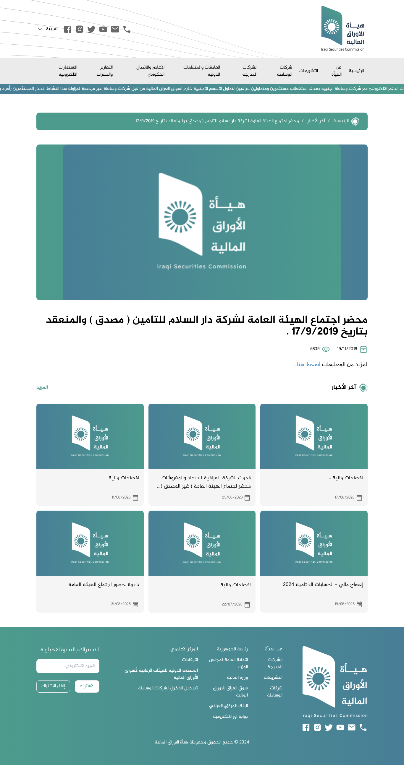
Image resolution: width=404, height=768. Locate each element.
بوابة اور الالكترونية (230, 716)
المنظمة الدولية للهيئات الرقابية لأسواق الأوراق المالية (161, 674)
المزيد (42, 387)
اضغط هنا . (307, 365)
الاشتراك (87, 686)
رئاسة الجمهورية (232, 649)
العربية (52, 29)
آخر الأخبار (316, 121)
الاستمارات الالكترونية (68, 71)
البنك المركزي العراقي (228, 706)
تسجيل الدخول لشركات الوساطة (168, 688)
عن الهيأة (337, 71)
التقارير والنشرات (105, 71)
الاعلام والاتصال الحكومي (150, 71)
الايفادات (190, 660)
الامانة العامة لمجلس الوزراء (228, 664)
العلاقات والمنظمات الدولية (201, 71)
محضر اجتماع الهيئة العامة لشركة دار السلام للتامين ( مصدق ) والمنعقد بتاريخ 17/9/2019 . (216, 121)
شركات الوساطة (284, 71)
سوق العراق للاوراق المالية (230, 692)
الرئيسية (356, 71)
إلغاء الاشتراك (53, 686)
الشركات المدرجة (249, 71)
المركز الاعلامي (184, 649)
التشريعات (308, 71)
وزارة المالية (237, 677)
